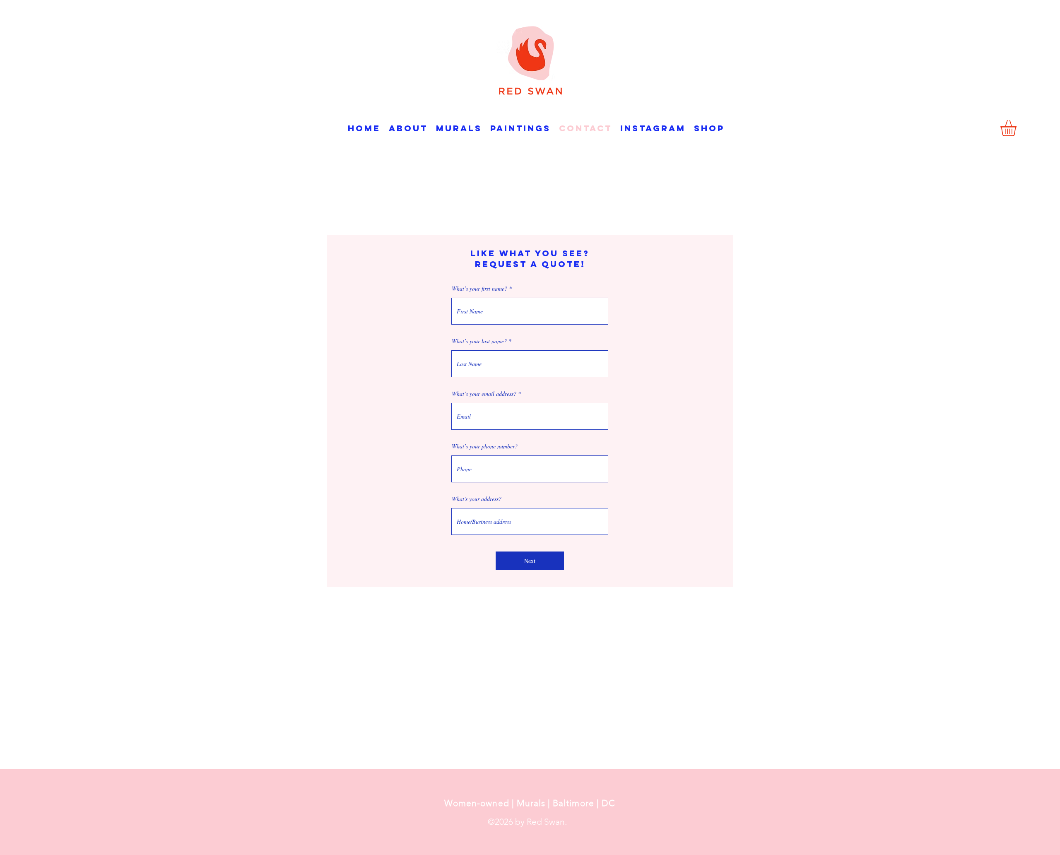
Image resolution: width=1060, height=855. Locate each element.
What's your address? (476, 499)
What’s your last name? (479, 341)
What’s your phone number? (485, 446)
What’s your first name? (479, 288)
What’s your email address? (484, 394)
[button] (1017, 128)
